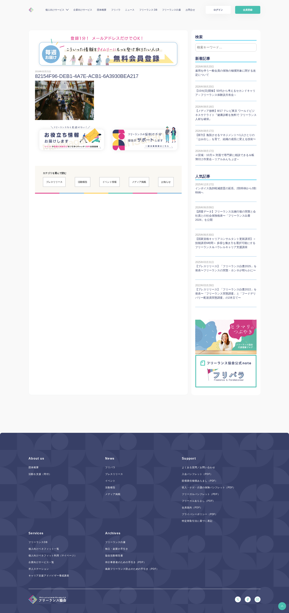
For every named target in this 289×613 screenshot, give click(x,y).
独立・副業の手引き (116, 548)
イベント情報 (109, 182)
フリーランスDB (38, 542)
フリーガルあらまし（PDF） (198, 500)
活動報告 (82, 182)
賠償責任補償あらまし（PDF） (200, 480)
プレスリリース (54, 182)
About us (36, 458)
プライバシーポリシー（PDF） (200, 514)
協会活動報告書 (114, 555)
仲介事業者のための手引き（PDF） (125, 562)
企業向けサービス (82, 9)
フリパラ (116, 9)
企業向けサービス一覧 (41, 562)
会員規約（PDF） (192, 507)
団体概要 (101, 9)
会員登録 (247, 9)
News (109, 458)
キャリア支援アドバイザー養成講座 (49, 575)
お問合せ (190, 9)
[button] (282, 606)
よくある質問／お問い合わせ (198, 467)
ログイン (218, 9)
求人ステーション (39, 569)
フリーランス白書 (171, 9)
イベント (110, 480)
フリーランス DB (148, 9)
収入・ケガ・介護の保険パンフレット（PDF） (209, 487)
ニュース (129, 9)
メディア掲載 (139, 182)
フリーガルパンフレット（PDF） (201, 494)
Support (189, 458)
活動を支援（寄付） (40, 474)
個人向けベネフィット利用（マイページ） (53, 555)
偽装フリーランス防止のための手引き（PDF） (132, 569)
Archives (113, 533)
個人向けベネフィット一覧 (44, 548)
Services (36, 533)
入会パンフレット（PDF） (197, 474)
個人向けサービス (54, 9)
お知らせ (166, 182)
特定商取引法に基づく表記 (197, 521)
